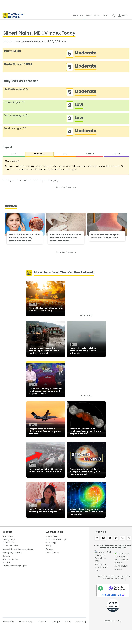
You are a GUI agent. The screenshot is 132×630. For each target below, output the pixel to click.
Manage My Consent (12, 552)
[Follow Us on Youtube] (110, 538)
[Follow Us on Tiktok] (116, 538)
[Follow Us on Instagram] (103, 538)
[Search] (113, 15)
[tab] (14, 154)
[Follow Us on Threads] (122, 538)
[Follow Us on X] (129, 538)
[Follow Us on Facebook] (97, 538)
